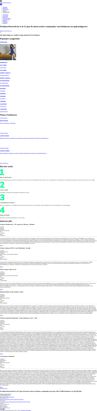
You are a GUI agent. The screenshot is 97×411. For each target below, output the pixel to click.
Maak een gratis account (6, 394)
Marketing (5, 20)
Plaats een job (6, 12)
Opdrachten (5, 8)
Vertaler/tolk (5, 22)
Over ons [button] (2, 400)
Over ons (2, 401)
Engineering (5, 17)
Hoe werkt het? (23, 401)
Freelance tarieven (10, 399)
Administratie (5, 14)
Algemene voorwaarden (9, 401)
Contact (28, 401)
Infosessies (16, 399)
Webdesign (5, 23)
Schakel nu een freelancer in (6, 30)
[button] (1, 1)
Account (4, 10)
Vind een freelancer (10, 397)
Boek (20, 399)
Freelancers (5, 7)
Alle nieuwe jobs (3, 388)
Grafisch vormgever (7, 18)
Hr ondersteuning (6, 19)
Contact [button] (1, 403)
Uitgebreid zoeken (4, 111)
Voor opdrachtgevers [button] (4, 395)
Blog (22, 399)
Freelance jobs (3, 399)
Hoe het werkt (6, 9)
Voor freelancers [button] (3, 398)
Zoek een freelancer (4, 163)
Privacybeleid (17, 401)
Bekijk (1, 245)
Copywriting (5, 15)
